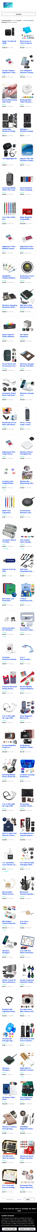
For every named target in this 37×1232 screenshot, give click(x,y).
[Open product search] (28, 5)
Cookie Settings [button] (9, 1229)
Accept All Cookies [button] (27, 1229)
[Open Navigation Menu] (32, 5)
